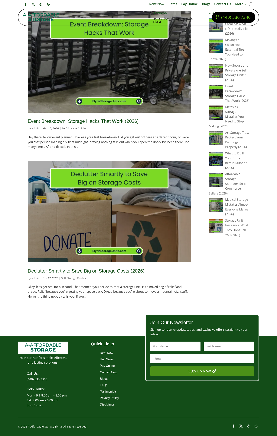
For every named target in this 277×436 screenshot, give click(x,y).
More (239, 4)
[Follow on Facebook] (26, 4)
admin (35, 128)
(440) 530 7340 (236, 17)
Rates (172, 4)
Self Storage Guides (74, 128)
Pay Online (189, 4)
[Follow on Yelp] (41, 4)
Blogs (206, 4)
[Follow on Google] (48, 4)
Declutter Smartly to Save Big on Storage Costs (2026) (86, 271)
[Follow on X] (33, 4)
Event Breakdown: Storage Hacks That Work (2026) (83, 121)
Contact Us (222, 4)
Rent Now (156, 4)
